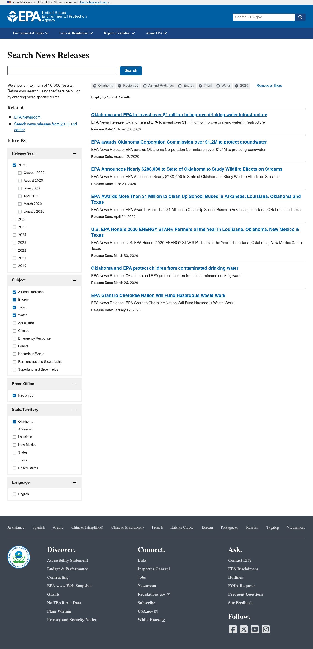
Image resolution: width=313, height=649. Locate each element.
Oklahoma (105, 86)
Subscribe (146, 602)
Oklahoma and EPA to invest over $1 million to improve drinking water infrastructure (179, 114)
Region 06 (130, 86)
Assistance (16, 527)
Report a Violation (117, 33)
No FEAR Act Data (64, 602)
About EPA (154, 33)
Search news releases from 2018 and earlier (45, 127)
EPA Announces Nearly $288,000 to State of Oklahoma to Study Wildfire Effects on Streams (187, 169)
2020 (243, 86)
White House (149, 619)
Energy (188, 86)
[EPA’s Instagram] (265, 629)
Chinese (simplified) (87, 527)
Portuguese (229, 527)
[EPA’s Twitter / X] (243, 629)
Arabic (58, 527)
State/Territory (25, 410)
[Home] (47, 16)
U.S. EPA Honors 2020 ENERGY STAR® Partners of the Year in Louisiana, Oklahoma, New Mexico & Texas (195, 232)
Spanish (39, 527)
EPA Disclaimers (243, 568)
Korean (207, 527)
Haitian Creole (182, 527)
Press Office (23, 384)
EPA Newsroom (27, 117)
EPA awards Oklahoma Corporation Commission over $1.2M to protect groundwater (179, 142)
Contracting (58, 577)
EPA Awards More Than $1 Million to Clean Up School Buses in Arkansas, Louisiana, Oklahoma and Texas (196, 199)
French (157, 527)
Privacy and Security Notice (72, 619)
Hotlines (235, 577)
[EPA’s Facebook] (232, 629)
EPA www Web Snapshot (69, 585)
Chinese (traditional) (127, 527)
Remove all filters (269, 86)
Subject (19, 280)
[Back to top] (300, 636)
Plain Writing (59, 611)
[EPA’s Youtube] (254, 629)
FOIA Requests (241, 585)
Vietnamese (296, 527)
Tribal (207, 86)
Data (142, 560)
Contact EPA (239, 560)
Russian (252, 527)
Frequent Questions (245, 594)
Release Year (23, 153)
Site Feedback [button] (240, 602)
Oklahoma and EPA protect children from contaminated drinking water (164, 268)
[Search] (300, 17)
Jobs (142, 577)
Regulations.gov (152, 594)
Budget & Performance (67, 568)
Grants (53, 594)
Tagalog (272, 527)
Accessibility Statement (67, 560)
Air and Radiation (160, 86)
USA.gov (145, 611)
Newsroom (147, 585)
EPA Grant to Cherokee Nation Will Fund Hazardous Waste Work (158, 295)
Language (21, 482)
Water (225, 86)
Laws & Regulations (74, 33)
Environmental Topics (28, 33)
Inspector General (154, 568)
